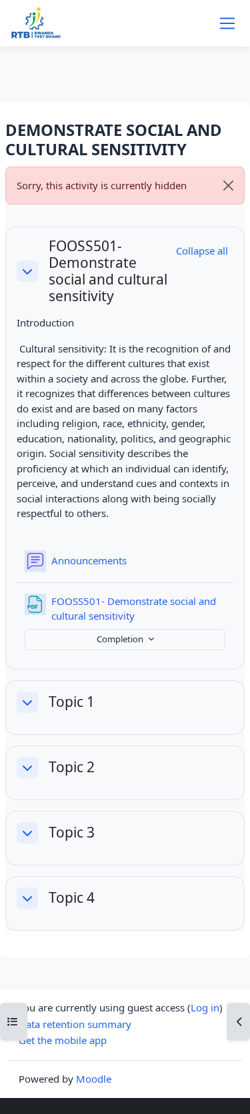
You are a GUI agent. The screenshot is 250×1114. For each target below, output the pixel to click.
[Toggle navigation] (227, 23)
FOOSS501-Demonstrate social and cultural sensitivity (108, 271)
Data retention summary (75, 1024)
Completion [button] (121, 639)
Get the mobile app (63, 1040)
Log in (205, 1007)
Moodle (93, 1078)
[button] (27, 271)
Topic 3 (72, 832)
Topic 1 (72, 702)
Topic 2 (72, 767)
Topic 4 (72, 897)
